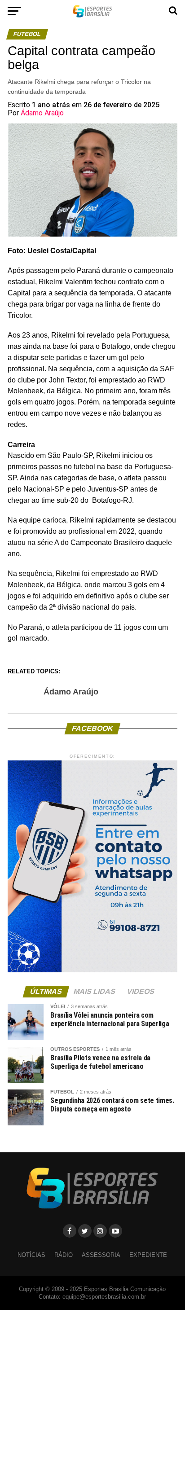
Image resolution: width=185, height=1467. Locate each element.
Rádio (63, 1255)
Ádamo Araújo (42, 113)
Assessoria (101, 1255)
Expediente (148, 1255)
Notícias (31, 1255)
